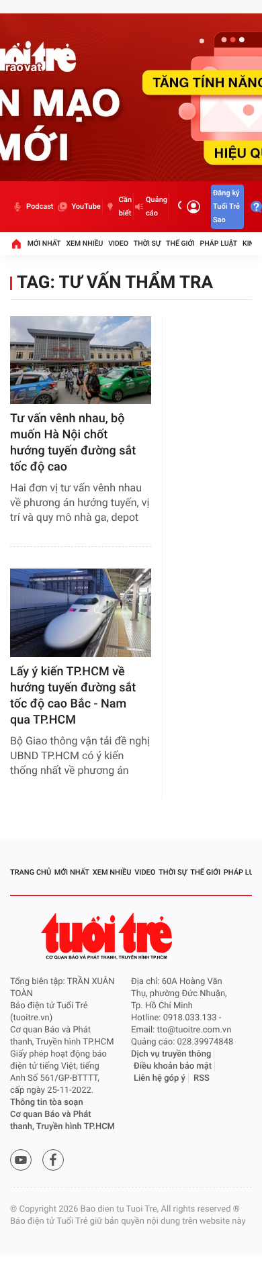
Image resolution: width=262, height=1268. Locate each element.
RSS (201, 1078)
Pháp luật (219, 243)
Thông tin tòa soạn (46, 1103)
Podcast (39, 206)
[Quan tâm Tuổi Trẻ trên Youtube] (21, 1160)
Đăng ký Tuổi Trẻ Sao (226, 206)
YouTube (85, 206)
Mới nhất (44, 243)
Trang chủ (30, 872)
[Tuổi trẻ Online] (108, 936)
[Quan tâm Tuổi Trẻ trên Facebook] (53, 1160)
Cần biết (125, 206)
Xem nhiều (84, 243)
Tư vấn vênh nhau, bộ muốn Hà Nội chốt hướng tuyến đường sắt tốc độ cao (73, 442)
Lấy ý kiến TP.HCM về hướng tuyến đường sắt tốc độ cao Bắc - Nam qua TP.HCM (73, 696)
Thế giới (180, 243)
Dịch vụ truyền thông (171, 1054)
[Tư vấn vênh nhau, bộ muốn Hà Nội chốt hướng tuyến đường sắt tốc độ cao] (80, 360)
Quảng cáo (156, 206)
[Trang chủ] (16, 243)
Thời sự (147, 243)
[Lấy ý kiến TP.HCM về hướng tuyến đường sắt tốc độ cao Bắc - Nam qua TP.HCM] (80, 612)
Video (118, 243)
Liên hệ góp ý (159, 1078)
